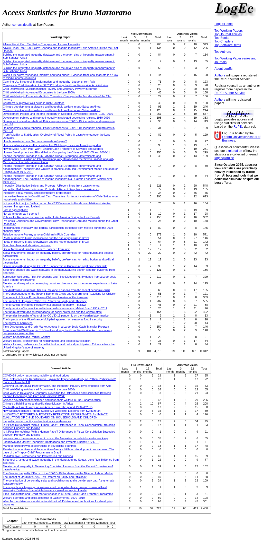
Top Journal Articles (228, 34)
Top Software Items (227, 45)
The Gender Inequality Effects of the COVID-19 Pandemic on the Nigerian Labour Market (58, 473)
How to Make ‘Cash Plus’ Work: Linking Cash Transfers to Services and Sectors (53, 148)
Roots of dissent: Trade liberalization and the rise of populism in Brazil (46, 238)
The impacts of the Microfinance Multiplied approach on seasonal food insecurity (52, 319)
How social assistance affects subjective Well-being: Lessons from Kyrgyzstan (52, 145)
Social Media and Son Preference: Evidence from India (36, 249)
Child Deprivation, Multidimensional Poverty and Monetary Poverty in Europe (50, 88)
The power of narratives (18, 323)
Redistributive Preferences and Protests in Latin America (38, 456)
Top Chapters (223, 41)
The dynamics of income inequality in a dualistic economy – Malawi (44, 304)
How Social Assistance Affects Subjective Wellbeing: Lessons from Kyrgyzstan (51, 410)
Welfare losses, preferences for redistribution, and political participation (46, 340)
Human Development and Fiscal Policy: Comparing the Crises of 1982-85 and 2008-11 (56, 152)
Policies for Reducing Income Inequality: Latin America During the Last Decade (51, 217)
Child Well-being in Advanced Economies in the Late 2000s (39, 92)
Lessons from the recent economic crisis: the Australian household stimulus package (55, 438)
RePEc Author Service (229, 93)
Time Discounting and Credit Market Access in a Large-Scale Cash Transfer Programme (58, 493)
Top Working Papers (228, 30)
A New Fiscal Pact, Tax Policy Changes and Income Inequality (41, 44)
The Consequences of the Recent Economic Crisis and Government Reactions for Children (59, 293)
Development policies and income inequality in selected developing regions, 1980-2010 (56, 117)
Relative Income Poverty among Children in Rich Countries (39, 234)
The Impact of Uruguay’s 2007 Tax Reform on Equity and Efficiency (45, 301)
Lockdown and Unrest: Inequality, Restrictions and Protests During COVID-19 (51, 441)
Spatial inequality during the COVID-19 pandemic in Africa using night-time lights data (55, 266)
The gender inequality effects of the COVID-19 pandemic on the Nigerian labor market (56, 315)
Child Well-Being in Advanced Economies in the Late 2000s (39, 389)
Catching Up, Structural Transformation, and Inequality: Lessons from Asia (49, 81)
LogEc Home (223, 24)
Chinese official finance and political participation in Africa (38, 403)
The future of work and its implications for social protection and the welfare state (52, 311)
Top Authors (222, 52)
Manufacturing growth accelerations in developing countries (40, 445)
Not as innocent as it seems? (21, 213)
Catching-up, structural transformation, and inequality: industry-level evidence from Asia (57, 385)
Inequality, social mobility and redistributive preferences (37, 192)
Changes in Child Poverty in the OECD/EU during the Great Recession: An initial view (55, 85)
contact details (22, 25)
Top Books (221, 38)
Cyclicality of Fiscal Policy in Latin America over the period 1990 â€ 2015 (47, 407)
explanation (234, 151)
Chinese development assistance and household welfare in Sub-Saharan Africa (52, 399)
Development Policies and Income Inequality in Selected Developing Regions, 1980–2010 (58, 113)
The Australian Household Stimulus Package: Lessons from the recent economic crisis (56, 290)
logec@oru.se (224, 158)
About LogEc (223, 69)
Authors (219, 75)
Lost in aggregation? (15, 210)
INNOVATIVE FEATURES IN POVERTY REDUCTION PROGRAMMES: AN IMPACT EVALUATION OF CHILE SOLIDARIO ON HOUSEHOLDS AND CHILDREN (55, 416)
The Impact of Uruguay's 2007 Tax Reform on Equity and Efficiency (45, 476)
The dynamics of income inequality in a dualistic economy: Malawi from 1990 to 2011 (55, 308)
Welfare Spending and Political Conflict (26, 336)
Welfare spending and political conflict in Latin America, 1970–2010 (44, 497)
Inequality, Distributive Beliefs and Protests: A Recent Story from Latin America (51, 185)
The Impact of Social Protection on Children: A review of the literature (45, 297)
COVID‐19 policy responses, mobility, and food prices (36, 375)
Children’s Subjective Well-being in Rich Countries (33, 102)
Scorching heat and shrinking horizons (27, 245)
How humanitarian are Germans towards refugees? (35, 141)
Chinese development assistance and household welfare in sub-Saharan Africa (51, 106)
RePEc (238, 126)
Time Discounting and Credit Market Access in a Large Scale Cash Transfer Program (56, 326)
